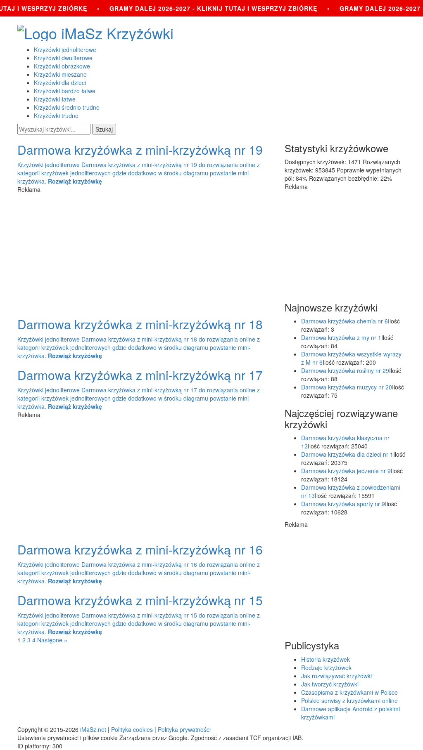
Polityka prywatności (184, 729)
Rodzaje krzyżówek (326, 667)
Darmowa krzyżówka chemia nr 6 (344, 321)
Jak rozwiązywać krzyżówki (336, 676)
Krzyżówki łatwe (55, 99)
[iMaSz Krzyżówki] (211, 33)
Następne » (52, 640)
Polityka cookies (132, 729)
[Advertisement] (144, 251)
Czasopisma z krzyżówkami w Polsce (349, 692)
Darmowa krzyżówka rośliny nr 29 (345, 370)
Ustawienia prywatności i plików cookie (67, 737)
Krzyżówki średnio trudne (67, 107)
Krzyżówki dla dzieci (60, 82)
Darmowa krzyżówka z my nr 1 (341, 337)
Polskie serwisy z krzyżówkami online (349, 700)
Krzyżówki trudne (56, 115)
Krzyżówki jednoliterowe (65, 49)
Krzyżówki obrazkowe (62, 66)
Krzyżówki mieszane (60, 74)
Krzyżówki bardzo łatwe (64, 91)
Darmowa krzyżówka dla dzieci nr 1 (347, 454)
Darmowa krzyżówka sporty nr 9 (343, 504)
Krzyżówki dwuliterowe (63, 58)
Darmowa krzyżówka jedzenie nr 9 (346, 471)
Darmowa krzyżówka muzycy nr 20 (346, 387)
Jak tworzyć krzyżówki (330, 684)
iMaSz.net (93, 729)
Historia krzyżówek (325, 659)
